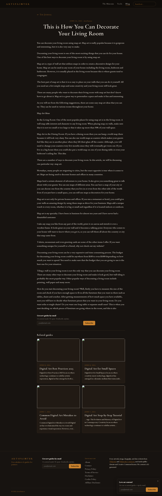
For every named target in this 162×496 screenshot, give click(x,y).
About (87, 462)
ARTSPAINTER (18, 4)
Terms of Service (91, 472)
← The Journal (44, 14)
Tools (119, 4)
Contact (88, 465)
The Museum (108, 4)
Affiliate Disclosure (92, 482)
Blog (128, 4)
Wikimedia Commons (126, 461)
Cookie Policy (90, 479)
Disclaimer (89, 476)
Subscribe (89, 323)
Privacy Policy (90, 469)
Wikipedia (112, 461)
